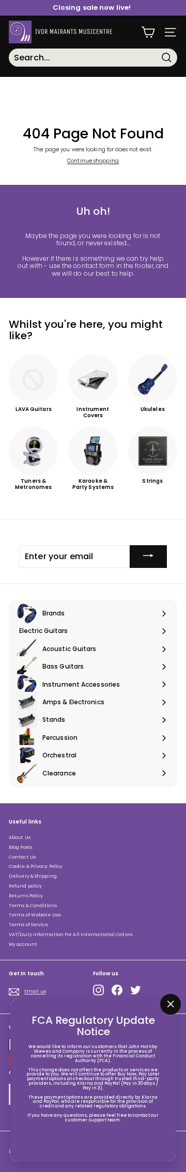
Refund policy (25, 886)
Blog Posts (20, 847)
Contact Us (22, 857)
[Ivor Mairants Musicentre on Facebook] (117, 990)
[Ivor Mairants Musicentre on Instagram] (98, 990)
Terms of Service (29, 925)
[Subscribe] (148, 556)
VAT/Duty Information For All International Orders (70, 934)
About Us (19, 837)
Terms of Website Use (35, 915)
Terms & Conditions (33, 905)
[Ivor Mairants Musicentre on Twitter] (135, 990)
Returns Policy (26, 896)
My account (23, 944)
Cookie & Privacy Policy (36, 866)
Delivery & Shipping (33, 876)
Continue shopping (93, 161)
